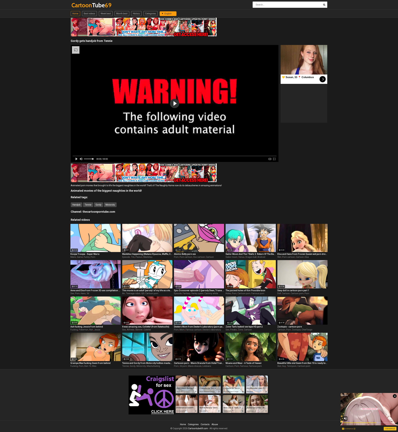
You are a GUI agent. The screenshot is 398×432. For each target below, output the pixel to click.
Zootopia (296, 329)
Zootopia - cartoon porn (289, 326)
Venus (241, 257)
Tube (80, 5)
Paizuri (139, 257)
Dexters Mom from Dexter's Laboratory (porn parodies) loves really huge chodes (199, 326)
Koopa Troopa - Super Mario (85, 254)
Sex (72, 293)
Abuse (215, 424)
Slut (279, 366)
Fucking (74, 329)
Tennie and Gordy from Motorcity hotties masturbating (147, 363)
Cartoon (210, 257)
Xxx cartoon (199, 257)
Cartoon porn (151, 293)
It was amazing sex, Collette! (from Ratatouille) (145, 326)
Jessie (97, 329)
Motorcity (110, 204)
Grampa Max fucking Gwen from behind (90, 363)
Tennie (88, 204)
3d (88, 293)
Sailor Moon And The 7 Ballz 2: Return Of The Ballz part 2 (251, 254)
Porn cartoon (186, 257)
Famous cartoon (194, 329)
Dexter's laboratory (212, 329)
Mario (73, 257)
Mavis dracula (194, 366)
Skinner (139, 329)
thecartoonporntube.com (99, 211)
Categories (150, 13)
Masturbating (153, 366)
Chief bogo (307, 329)
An (123, 293)
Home (75, 13)
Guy (284, 366)
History (136, 13)
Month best (121, 13)
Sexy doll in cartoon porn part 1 (293, 290)
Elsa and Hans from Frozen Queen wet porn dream (302, 254)
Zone (240, 329)
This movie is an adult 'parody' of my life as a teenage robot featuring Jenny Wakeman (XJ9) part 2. (147, 290)
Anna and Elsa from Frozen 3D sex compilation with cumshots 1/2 (95, 290)
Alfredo (130, 329)
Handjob (76, 204)
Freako (233, 329)
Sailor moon (231, 257)
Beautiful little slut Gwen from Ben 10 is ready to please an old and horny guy (302, 363)
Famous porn (257, 293)
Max (94, 366)
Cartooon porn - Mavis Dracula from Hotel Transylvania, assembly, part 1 (199, 363)
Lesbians (206, 366)
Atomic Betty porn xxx (185, 254)
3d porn (183, 366)
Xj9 (142, 293)
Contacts (205, 424)
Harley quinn (197, 293)
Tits (133, 257)
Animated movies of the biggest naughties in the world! (106, 190)
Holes (228, 293)
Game (80, 257)
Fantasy (186, 293)
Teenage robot (133, 293)
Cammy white (211, 293)
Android (261, 257)
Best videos (89, 13)
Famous (244, 366)
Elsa (307, 257)
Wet (279, 257)
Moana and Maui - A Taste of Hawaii (243, 363)
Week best (106, 13)
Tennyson (291, 366)
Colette (147, 329)
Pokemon (83, 329)
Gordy (98, 204)
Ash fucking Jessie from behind (86, 326)
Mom (182, 329)
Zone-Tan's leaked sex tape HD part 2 (244, 326)
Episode (126, 257)
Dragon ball (251, 257)
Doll (279, 293)
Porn (93, 257)
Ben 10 (87, 366)
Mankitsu (147, 257)
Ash (91, 329)
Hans (83, 293)
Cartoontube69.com (198, 428)
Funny (87, 257)
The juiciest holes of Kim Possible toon (245, 290)
